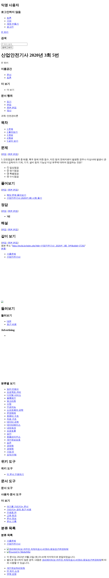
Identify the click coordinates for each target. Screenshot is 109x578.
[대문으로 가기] (2, 302)
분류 (3, 248)
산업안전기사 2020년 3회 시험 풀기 (24, 198)
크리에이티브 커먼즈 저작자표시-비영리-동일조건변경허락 (71, 560)
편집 (4, 154)
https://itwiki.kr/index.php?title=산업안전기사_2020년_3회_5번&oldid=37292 (48, 246)
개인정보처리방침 (16, 568)
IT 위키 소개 (13, 571)
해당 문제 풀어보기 (16, 195)
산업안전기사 (13, 257)
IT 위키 (4, 32)
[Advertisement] (54, 281)
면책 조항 (11, 574)
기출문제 (11, 254)
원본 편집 (13, 154)
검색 (4, 38)
